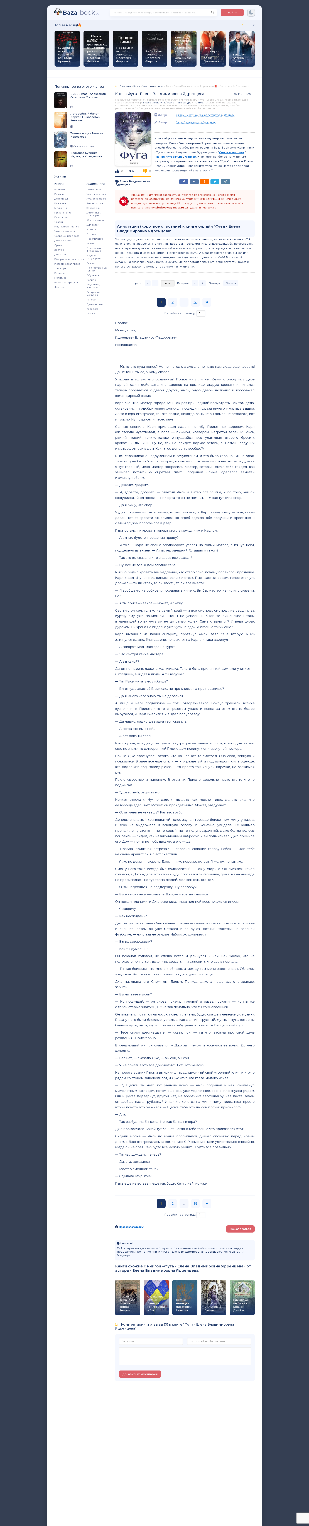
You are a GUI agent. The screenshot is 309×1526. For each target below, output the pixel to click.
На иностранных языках (97, 269)
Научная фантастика (67, 226)
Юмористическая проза (69, 259)
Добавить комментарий (140, 1374)
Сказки (58, 221)
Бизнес (91, 243)
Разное (91, 263)
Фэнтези (59, 287)
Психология (61, 217)
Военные (59, 273)
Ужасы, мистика (96, 194)
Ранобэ (91, 299)
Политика (60, 277)
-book (82, 12)
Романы (59, 194)
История (92, 229)
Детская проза (63, 240)
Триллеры (60, 268)
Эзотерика (93, 207)
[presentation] (244, 24)
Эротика (59, 249)
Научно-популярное (94, 257)
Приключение (63, 212)
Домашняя (60, 254)
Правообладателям (131, 1226)
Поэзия (91, 234)
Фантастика (94, 189)
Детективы (61, 198)
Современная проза (66, 235)
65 (195, 302)
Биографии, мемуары (94, 293)
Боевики (59, 189)
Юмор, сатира (95, 220)
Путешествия (95, 304)
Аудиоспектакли (97, 198)
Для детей (93, 224)
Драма (58, 245)
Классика (60, 203)
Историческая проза (67, 263)
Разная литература (66, 282)
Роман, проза (95, 203)
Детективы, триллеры (93, 214)
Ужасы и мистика (64, 231)
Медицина (60, 207)
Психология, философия (94, 249)
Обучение (93, 275)
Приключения (95, 238)
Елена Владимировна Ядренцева (196, 122)
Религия (92, 279)
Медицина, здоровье (93, 286)
